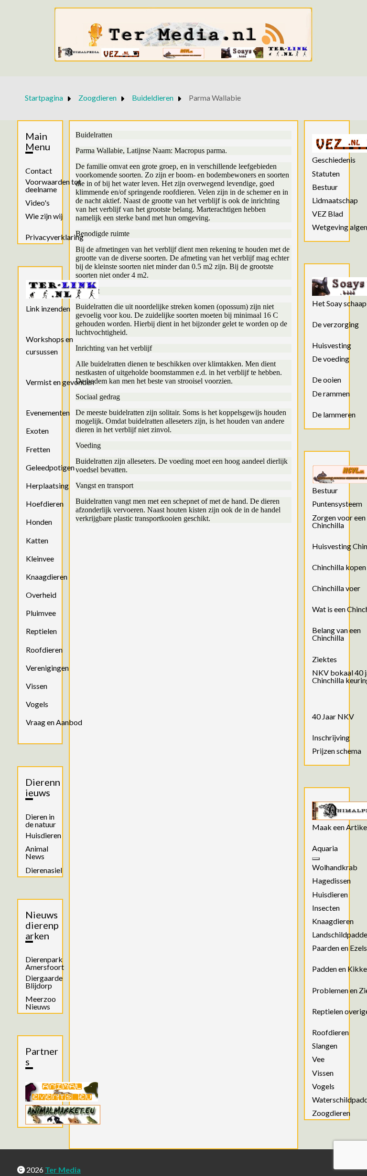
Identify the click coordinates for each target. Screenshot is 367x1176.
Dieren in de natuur (40, 820)
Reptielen (41, 630)
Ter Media (63, 1169)
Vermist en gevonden (60, 381)
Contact (38, 171)
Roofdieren (44, 649)
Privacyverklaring (54, 237)
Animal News (36, 852)
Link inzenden (48, 308)
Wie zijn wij (44, 216)
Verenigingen (47, 667)
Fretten (38, 449)
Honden (39, 521)
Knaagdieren (46, 576)
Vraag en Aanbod (54, 722)
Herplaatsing (47, 485)
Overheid (41, 594)
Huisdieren (43, 835)
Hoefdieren (45, 503)
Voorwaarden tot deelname (53, 185)
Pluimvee (41, 612)
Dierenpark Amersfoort (44, 963)
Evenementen (48, 412)
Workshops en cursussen (49, 345)
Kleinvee (40, 558)
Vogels (37, 703)
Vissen (36, 685)
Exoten (37, 430)
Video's (37, 203)
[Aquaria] (316, 858)
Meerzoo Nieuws (40, 1002)
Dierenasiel (43, 870)
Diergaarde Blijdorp (44, 981)
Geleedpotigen (50, 467)
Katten (37, 540)
